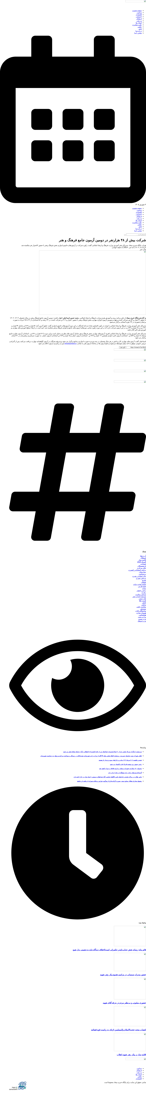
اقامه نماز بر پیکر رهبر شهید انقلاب (131, 1054)
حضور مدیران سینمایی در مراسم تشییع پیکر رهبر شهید (123, 974)
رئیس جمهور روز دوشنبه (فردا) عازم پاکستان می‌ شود (126, 764)
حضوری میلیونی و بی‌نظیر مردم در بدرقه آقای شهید (124, 1003)
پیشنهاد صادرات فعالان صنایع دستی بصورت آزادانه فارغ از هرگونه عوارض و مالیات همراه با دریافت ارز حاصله (109, 781)
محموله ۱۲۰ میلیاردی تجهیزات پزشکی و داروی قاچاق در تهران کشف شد (120, 768)
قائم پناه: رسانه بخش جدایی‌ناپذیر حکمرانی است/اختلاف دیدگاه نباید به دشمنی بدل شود (109, 950)
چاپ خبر (143, 249)
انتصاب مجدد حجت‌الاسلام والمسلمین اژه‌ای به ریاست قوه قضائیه (118, 1030)
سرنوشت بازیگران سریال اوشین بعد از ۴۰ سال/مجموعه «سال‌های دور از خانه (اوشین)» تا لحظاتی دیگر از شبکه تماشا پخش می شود (102, 752)
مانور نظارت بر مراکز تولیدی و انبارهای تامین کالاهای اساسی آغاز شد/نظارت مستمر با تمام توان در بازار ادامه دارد (108, 777)
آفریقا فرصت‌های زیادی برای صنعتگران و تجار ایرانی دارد (125, 773)
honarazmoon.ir (71, 343)
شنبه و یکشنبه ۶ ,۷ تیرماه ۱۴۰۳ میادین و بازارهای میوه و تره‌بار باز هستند (120, 760)
